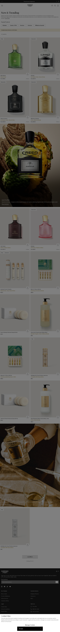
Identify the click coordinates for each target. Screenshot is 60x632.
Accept (21, 628)
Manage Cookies (30, 625)
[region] (30, 623)
